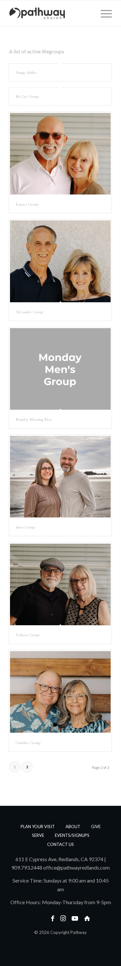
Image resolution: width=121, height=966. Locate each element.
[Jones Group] (60, 476)
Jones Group (25, 527)
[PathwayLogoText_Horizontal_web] (50, 13)
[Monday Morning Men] (60, 369)
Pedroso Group (27, 635)
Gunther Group (27, 742)
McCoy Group (27, 96)
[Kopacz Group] (60, 153)
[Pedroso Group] (60, 584)
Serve (38, 835)
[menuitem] (103, 13)
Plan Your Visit (38, 826)
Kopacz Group (26, 204)
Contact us (60, 844)
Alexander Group (29, 312)
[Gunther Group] (60, 692)
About (73, 826)
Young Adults (25, 72)
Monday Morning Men (33, 419)
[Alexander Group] (60, 261)
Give (96, 826)
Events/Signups (72, 835)
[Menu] (103, 13)
